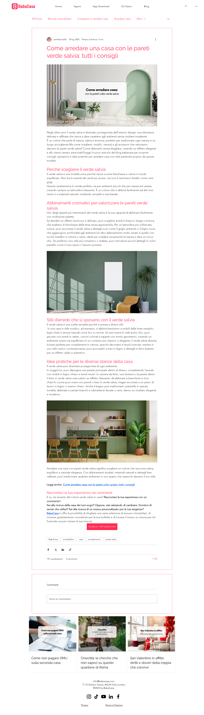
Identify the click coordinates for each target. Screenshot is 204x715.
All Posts (37, 18)
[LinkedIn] (111, 696)
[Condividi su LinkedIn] (62, 549)
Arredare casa (122, 18)
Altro (139, 18)
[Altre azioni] (155, 39)
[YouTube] (103, 696)
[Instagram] (89, 696)
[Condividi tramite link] (70, 549)
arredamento (94, 539)
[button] (168, 19)
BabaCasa (53, 539)
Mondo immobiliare (59, 18)
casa (81, 539)
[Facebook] (118, 696)
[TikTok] (96, 696)
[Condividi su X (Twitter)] (55, 549)
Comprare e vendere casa (92, 18)
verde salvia (110, 539)
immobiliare (68, 539)
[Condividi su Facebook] (48, 549)
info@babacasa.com (103, 681)
